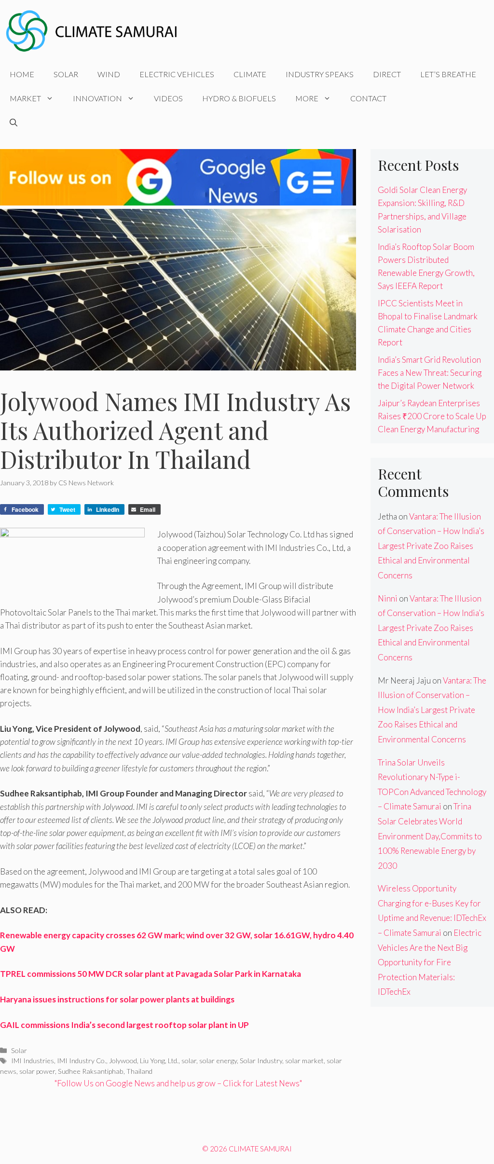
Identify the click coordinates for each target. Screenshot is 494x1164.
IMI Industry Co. (81, 1060)
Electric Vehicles (176, 74)
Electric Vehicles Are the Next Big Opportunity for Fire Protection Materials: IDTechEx (429, 962)
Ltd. (173, 1060)
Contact (368, 98)
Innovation (97, 98)
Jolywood (123, 1060)
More (306, 98)
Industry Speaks (320, 74)
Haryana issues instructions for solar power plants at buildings (117, 999)
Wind (108, 74)
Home (22, 74)
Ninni (388, 598)
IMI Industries (32, 1060)
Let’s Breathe (448, 74)
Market (25, 98)
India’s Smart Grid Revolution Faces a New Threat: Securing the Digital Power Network (429, 373)
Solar (66, 74)
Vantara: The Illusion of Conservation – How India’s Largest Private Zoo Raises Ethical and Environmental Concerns (431, 545)
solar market (304, 1060)
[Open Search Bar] (13, 122)
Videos (168, 98)
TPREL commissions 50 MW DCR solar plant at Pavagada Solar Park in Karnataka (150, 974)
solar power (37, 1071)
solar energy (218, 1060)
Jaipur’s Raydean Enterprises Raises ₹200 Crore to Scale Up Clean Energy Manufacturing (432, 416)
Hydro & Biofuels (239, 98)
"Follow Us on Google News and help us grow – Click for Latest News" (178, 1083)
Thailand (139, 1071)
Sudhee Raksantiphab (91, 1071)
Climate (249, 74)
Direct (387, 74)
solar (188, 1060)
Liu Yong (152, 1060)
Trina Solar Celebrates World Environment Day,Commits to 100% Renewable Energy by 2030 (430, 835)
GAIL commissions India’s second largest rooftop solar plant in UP (124, 1025)
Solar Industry (261, 1060)
